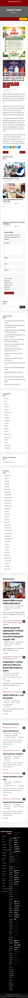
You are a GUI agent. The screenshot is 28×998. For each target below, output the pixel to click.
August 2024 (7, 541)
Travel (5, 442)
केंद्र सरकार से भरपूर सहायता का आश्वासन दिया (6, 152)
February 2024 (7, 558)
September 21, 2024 (9, 642)
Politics (16, 83)
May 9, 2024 (7, 673)
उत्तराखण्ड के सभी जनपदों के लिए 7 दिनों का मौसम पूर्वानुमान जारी (13, 354)
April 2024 (6, 552)
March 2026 (7, 489)
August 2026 (7, 475)
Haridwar (6, 417)
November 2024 (8, 533)
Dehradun (6, 406)
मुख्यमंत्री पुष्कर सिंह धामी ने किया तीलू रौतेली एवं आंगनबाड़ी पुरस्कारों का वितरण (13, 349)
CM (4, 83)
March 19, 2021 (7, 733)
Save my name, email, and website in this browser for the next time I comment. (8, 284)
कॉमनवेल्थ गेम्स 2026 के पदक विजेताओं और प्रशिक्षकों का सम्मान (14, 368)
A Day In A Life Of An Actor (10, 731)
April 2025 (6, 519)
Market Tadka (14, 9)
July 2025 (6, 511)
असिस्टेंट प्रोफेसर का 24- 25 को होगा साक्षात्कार (13, 697)
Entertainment (7, 412)
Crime (5, 404)
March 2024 (7, 555)
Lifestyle (6, 423)
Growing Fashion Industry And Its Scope (13, 778)
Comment (7, 243)
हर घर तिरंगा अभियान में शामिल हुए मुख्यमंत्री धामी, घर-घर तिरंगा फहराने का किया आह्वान (14, 335)
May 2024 (6, 549)
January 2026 (7, 494)
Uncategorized (7, 445)
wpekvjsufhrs (18, 733)
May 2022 (6, 566)
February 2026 (7, 492)
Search (5, 301)
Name (6, 257)
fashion (6, 415)
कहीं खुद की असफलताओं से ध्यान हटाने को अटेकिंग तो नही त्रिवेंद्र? (14, 223)
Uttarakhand (6, 86)
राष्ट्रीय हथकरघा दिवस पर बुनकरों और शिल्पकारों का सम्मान (13, 373)
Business (6, 398)
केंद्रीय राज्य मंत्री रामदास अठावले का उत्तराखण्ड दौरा (14, 377)
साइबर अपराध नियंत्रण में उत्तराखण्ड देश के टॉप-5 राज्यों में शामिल (14, 380)
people (22, 806)
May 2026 (6, 483)
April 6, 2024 (7, 700)
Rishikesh (6, 428)
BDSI (21, 994)
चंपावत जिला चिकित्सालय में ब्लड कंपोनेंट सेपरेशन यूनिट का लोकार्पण (14, 321)
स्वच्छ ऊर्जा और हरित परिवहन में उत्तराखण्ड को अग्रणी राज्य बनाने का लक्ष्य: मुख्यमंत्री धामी (14, 345)
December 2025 (8, 497)
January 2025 (7, 527)
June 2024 (6, 547)
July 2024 (6, 544)
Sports (6, 439)
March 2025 (7, 522)
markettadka (14, 89)
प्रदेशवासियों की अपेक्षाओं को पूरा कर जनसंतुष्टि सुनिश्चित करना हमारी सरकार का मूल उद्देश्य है (14, 331)
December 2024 (8, 530)
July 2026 (6, 478)
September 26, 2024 (9, 606)
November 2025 (8, 500)
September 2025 (8, 506)
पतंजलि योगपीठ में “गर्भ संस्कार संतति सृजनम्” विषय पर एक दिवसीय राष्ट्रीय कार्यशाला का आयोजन (13, 666)
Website (6, 270)
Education (6, 409)
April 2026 (6, 486)
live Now (23, 19)
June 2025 (6, 514)
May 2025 (6, 516)
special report (15, 85)
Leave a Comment (8, 91)
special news (6, 85)
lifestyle (14, 737)
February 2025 (7, 525)
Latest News (10, 83)
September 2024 (8, 538)
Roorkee (6, 431)
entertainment (7, 737)
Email (6, 264)
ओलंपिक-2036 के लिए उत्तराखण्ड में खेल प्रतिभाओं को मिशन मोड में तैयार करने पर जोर (14, 326)
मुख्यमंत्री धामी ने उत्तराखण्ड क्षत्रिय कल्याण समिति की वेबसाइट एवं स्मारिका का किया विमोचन (14, 340)
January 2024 (7, 560)
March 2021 (7, 569)
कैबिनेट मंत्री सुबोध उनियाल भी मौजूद (11, 178)
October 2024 (7, 536)
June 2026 (6, 481)
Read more (5, 617)
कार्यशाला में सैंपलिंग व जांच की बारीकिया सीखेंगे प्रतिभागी (12, 602)
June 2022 (6, 563)
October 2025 (7, 503)
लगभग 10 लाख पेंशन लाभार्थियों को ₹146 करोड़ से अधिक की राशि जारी (13, 359)
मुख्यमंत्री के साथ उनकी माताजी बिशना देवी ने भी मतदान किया (23, 152)
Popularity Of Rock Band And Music (13, 802)
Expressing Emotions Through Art (13, 754)
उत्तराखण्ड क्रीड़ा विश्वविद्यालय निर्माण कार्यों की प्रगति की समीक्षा (13, 200)
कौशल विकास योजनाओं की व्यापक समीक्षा (11, 384)
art (13, 758)
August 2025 (7, 508)
